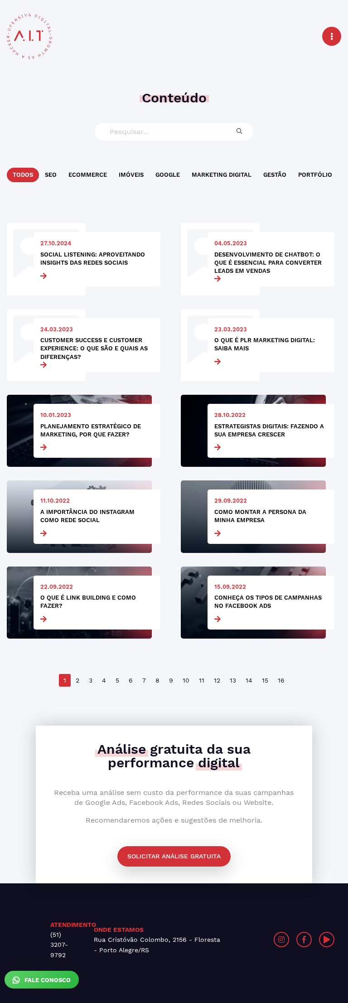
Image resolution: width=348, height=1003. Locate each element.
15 (265, 680)
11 (201, 680)
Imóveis (131, 174)
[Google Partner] (264, 939)
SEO (51, 174)
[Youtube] (326, 939)
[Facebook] (304, 939)
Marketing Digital (221, 174)
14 (249, 680)
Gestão (274, 174)
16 (281, 680)
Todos (23, 174)
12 (217, 680)
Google (167, 174)
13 (233, 680)
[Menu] (331, 36)
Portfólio (315, 174)
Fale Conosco (47, 980)
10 (186, 680)
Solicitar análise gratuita (174, 856)
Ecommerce (87, 174)
